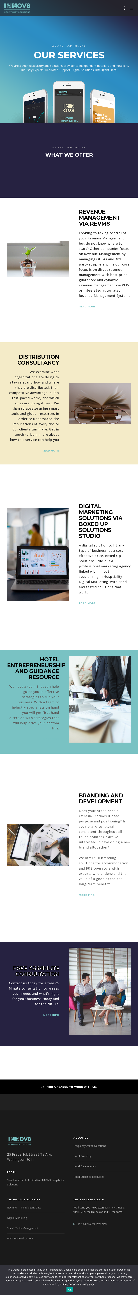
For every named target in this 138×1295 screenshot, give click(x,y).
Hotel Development (84, 1166)
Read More (87, 306)
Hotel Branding (82, 1156)
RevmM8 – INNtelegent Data (24, 1207)
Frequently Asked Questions (89, 1145)
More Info (51, 739)
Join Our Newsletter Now (91, 1224)
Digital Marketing (17, 1217)
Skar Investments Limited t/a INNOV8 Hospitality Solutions (35, 1182)
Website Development (20, 1238)
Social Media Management (22, 1228)
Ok (70, 1289)
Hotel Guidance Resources (88, 1176)
